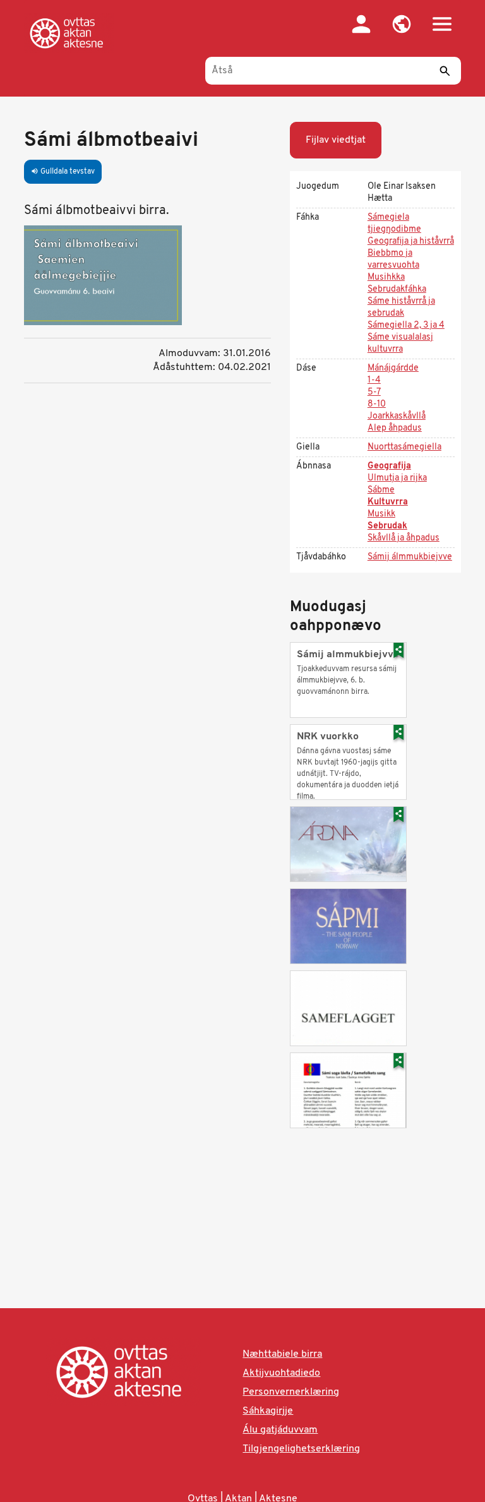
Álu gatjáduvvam (280, 1430)
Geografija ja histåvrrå (411, 241)
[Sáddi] (445, 70)
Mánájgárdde (393, 368)
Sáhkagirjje (267, 1411)
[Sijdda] (69, 33)
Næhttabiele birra (282, 1354)
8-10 (377, 404)
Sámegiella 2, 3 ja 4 (406, 325)
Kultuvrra (388, 502)
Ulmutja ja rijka (397, 478)
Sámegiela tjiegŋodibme (394, 223)
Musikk (381, 514)
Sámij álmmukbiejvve (410, 557)
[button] (402, 24)
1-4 (374, 380)
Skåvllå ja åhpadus (404, 538)
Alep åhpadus (395, 428)
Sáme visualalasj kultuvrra (400, 343)
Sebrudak (387, 526)
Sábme (381, 490)
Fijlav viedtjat (336, 140)
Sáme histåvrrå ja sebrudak (401, 307)
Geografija (389, 466)
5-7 (374, 392)
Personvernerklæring (290, 1392)
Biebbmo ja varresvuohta (393, 259)
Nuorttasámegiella (404, 447)
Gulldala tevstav (63, 172)
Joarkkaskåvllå (397, 416)
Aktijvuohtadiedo (281, 1373)
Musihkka (386, 277)
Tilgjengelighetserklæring (301, 1449)
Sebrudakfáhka (397, 289)
